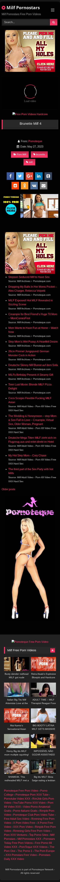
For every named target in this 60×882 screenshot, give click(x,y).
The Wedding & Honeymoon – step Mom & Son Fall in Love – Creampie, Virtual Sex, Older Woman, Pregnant (32, 420)
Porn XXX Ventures (15, 834)
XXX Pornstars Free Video (21, 855)
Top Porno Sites (38, 834)
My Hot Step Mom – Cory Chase (27, 455)
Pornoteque (35, 141)
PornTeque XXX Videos (33, 847)
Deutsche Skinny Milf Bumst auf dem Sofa (33, 365)
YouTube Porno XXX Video (29, 802)
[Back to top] (49, 872)
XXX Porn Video (23, 826)
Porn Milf (21, 154)
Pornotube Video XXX (17, 798)
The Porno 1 (25, 851)
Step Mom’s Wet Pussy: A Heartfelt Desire (33, 341)
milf (30, 162)
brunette (40, 154)
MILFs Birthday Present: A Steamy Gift (30, 374)
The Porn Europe (44, 851)
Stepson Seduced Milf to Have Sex (29, 277)
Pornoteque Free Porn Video (21, 790)
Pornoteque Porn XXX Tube (32, 794)
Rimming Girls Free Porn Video (31, 830)
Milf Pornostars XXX (29, 838)
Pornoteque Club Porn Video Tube (33, 814)
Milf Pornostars (22, 8)
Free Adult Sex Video (16, 818)
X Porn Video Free (24, 822)
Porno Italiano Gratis (25, 810)
